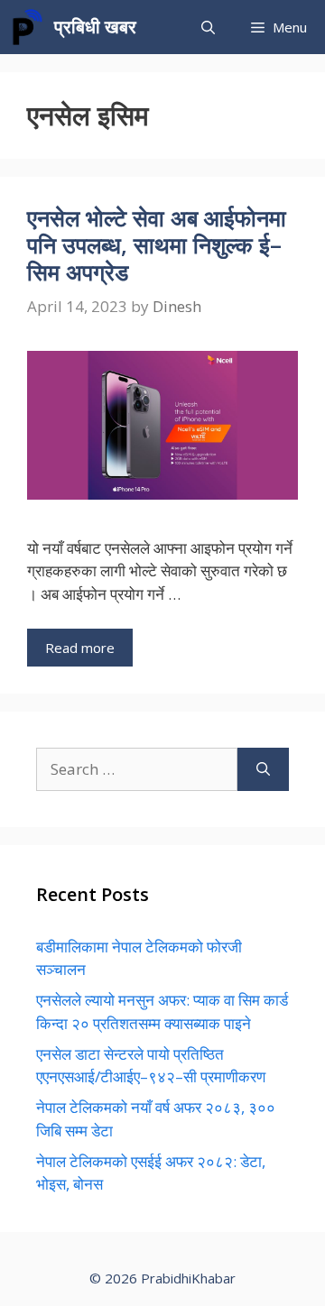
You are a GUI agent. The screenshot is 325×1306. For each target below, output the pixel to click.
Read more (80, 648)
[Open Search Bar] (208, 27)
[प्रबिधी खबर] (27, 27)
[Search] (263, 769)
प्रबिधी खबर (95, 26)
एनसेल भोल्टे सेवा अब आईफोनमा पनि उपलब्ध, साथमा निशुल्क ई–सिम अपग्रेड (156, 244)
